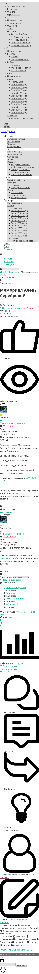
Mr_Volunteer (30, 308)
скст (11, 512)
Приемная (11, 593)
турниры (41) (23, 611)
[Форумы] (1, 272)
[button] (19, 957)
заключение (6, 558)
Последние (9, 264)
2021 (8, 480)
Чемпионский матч (15, 598)
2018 (28, 477)
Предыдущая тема (11, 579)
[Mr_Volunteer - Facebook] (12, 423)
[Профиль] (0, 420)
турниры (4, 512)
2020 (2, 480)
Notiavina (4, 877)
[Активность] (1, 420)
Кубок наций (12, 604)
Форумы (8, 258)
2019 (34, 477)
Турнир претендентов (15, 587)
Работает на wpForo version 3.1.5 (16, 949)
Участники (9, 261)
